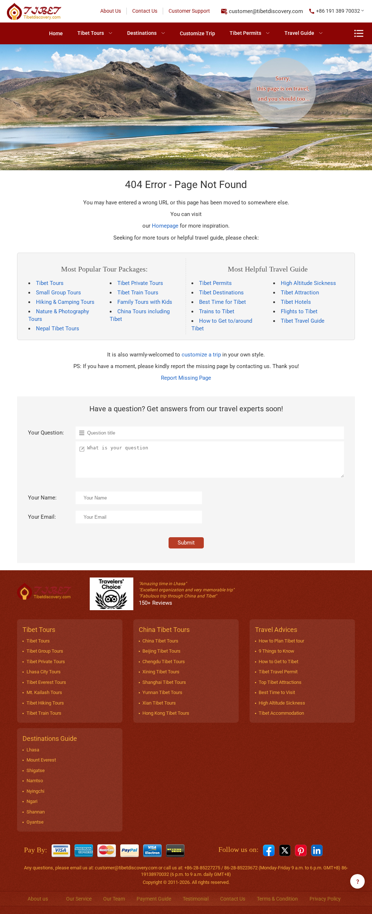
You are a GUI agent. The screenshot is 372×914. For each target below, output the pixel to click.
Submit (186, 542)
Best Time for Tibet (222, 302)
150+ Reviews (155, 603)
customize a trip (201, 354)
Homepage (165, 226)
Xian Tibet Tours (159, 703)
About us (38, 899)
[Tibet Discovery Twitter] (285, 850)
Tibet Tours (90, 33)
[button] (336, 11)
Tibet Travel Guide (302, 321)
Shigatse (36, 770)
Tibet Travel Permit (278, 671)
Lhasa (33, 749)
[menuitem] (56, 33)
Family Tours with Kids (144, 302)
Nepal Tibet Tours (57, 328)
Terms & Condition (277, 899)
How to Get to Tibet (278, 661)
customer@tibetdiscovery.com (266, 11)
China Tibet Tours (160, 641)
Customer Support (189, 11)
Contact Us (144, 11)
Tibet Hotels (296, 302)
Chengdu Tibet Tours (163, 661)
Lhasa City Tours (44, 671)
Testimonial (196, 899)
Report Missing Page (186, 378)
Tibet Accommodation (281, 713)
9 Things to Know (276, 651)
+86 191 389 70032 (338, 11)
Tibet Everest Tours (46, 682)
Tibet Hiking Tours (45, 703)
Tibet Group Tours (45, 651)
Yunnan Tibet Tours (162, 692)
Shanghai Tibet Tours (164, 682)
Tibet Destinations (221, 292)
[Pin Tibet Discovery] (301, 850)
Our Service (79, 899)
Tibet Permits (245, 33)
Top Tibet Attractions (280, 682)
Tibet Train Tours (137, 292)
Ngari (32, 801)
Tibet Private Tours (140, 283)
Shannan (36, 812)
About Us (110, 11)
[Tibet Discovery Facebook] (269, 850)
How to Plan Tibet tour (281, 641)
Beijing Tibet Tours (161, 651)
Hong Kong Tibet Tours (165, 713)
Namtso (35, 780)
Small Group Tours (58, 292)
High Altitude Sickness (308, 283)
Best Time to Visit (277, 692)
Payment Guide (154, 899)
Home (56, 33)
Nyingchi (35, 791)
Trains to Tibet (216, 311)
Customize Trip (197, 33)
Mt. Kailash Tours (44, 692)
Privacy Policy (325, 899)
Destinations (142, 33)
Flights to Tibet (299, 311)
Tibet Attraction (300, 292)
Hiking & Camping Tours (65, 302)
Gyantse (35, 822)
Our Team (114, 899)
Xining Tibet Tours (160, 671)
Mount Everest (41, 760)
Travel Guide (299, 33)
